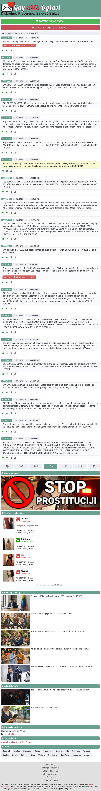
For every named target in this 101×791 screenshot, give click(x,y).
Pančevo (86, 751)
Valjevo (41, 755)
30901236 (7, 139)
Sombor (6, 755)
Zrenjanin (27, 751)
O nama (50, 777)
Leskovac (77, 755)
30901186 (7, 160)
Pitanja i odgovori (50, 767)
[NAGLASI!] (7, 50)
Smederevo (52, 755)
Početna (16, 33)
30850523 (7, 360)
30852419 (7, 339)
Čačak (14, 755)
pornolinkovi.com (9, 742)
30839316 (7, 439)
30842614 (7, 399)
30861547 (7, 316)
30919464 (7, 58)
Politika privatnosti (50, 774)
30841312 (7, 420)
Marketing (50, 764)
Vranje (86, 755)
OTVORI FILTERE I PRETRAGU (51, 27)
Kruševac (59, 751)
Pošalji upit (9, 734)
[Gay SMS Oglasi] (30, 14)
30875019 (7, 246)
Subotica (76, 751)
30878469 (7, 220)
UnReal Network (26, 742)
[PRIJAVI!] (15, 74)
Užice (33, 755)
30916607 (7, 81)
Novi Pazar (65, 755)
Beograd (6, 751)
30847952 (7, 381)
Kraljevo (24, 755)
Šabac (37, 751)
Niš (67, 751)
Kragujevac (47, 751)
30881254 (7, 199)
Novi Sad (16, 751)
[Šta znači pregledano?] (3, 50)
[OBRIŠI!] (11, 50)
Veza (24, 33)
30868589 (7, 289)
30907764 (7, 118)
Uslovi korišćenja (50, 771)
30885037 (7, 178)
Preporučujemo (51, 780)
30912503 (7, 99)
